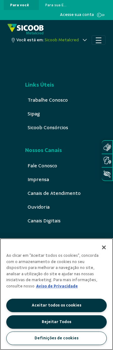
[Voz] (107, 160)
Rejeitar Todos (56, 322)
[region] (56, 294)
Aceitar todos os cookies (56, 305)
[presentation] (21, 5)
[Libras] (107, 147)
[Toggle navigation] (98, 40)
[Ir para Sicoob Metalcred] (26, 29)
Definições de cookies (56, 338)
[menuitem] (19, 5)
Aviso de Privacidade (57, 286)
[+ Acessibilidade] (107, 174)
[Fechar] (104, 247)
